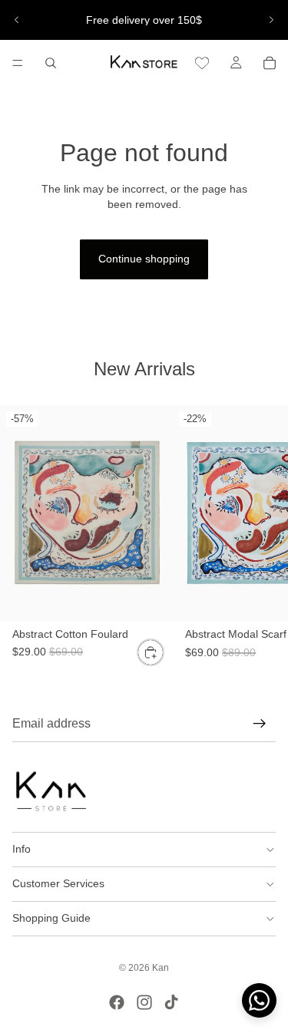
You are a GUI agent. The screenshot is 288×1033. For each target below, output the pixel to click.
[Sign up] (259, 724)
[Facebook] (117, 1002)
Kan (160, 967)
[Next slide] (271, 20)
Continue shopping (144, 258)
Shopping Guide (51, 918)
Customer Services (58, 883)
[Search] (51, 63)
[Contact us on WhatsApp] (259, 1000)
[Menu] (17, 63)
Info (21, 849)
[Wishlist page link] (202, 63)
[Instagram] (144, 1002)
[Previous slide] (17, 20)
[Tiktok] (171, 1002)
